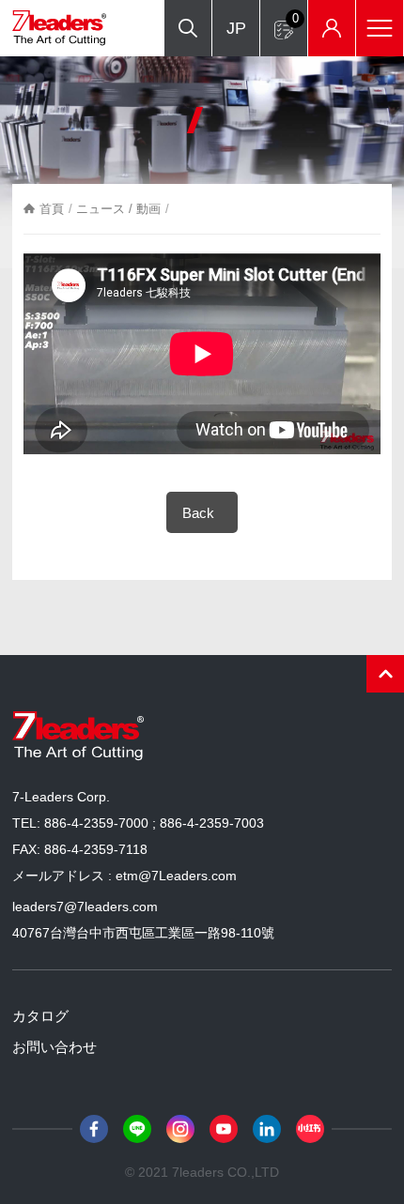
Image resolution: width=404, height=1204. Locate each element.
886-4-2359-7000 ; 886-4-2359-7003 (154, 823)
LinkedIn (267, 1129)
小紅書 (310, 1129)
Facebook (94, 1129)
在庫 (331, 28)
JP (236, 28)
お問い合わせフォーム (295, 18)
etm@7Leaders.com (176, 875)
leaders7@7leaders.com (85, 906)
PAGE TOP (385, 674)
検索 (187, 28)
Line (137, 1129)
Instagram (180, 1129)
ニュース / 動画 (118, 209)
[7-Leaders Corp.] (59, 28)
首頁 (51, 209)
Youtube (224, 1129)
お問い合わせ (54, 1047)
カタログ (40, 1016)
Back (198, 513)
